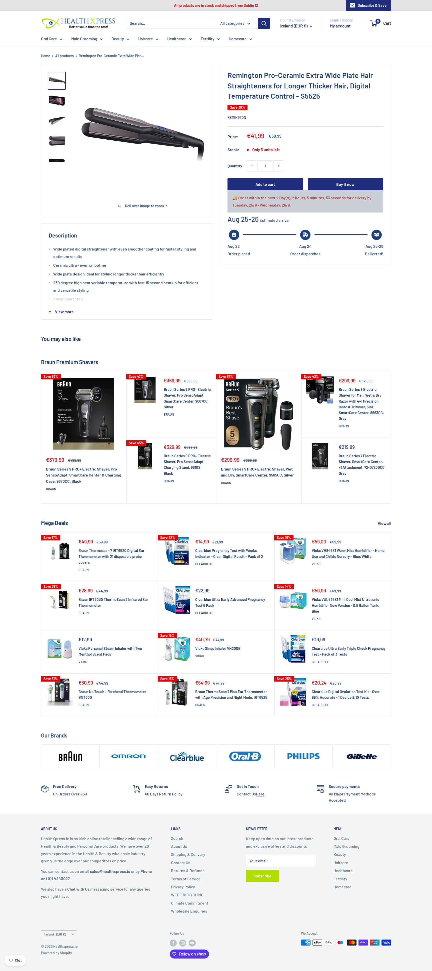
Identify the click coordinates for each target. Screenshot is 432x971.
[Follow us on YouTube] (192, 943)
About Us (179, 846)
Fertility (207, 38)
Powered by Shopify (56, 953)
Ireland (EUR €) (55, 934)
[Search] (264, 23)
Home (45, 56)
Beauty (118, 38)
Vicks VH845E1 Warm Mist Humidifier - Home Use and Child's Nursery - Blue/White (348, 553)
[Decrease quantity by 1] (252, 166)
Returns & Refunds (187, 870)
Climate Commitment (189, 903)
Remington (237, 117)
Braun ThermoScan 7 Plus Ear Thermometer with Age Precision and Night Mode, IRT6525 (231, 694)
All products (64, 56)
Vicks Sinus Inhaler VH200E (217, 648)
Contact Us (180, 862)
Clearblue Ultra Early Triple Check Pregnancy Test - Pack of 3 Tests (349, 651)
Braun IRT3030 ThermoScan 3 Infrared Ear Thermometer (113, 602)
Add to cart (265, 184)
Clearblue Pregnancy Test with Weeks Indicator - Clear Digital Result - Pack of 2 (229, 553)
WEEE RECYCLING (187, 894)
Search (177, 838)
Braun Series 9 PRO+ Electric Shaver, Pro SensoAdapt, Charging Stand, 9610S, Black (187, 465)
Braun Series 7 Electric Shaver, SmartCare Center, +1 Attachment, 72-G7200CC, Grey (362, 465)
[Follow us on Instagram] (182, 943)
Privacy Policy (183, 886)
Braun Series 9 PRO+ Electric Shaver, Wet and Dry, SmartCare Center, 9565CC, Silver (257, 472)
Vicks (316, 564)
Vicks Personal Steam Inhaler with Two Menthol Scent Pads (110, 651)
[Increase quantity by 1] (279, 166)
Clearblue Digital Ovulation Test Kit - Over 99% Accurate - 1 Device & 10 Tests (346, 694)
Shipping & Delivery (188, 854)
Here (260, 793)
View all (385, 523)
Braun (51, 489)
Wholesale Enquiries (189, 911)
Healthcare (176, 38)
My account (340, 25)
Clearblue (204, 564)
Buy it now (345, 184)
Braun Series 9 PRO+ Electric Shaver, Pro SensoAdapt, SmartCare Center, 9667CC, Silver (187, 398)
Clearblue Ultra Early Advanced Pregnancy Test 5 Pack (230, 602)
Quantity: (236, 165)
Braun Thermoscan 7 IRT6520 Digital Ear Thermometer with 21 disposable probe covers (111, 556)
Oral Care (49, 38)
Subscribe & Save (372, 5)
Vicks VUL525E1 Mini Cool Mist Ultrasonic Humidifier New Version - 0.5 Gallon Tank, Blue (345, 605)
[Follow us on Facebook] (173, 943)
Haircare (145, 38)
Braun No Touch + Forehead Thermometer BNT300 (112, 694)
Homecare (238, 38)
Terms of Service (185, 878)
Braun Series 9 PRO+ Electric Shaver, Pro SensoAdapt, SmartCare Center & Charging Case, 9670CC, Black (83, 475)
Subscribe (263, 875)
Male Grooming (84, 38)
